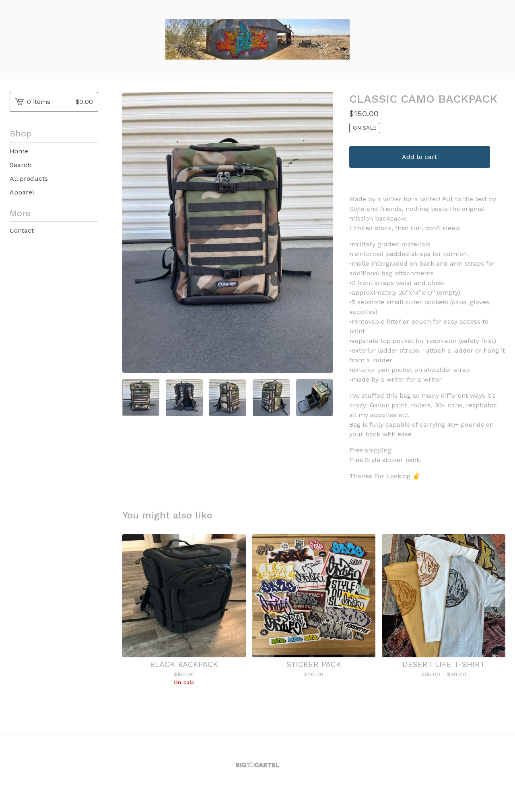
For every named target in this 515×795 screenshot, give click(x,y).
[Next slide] (321, 232)
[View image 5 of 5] (314, 397)
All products (29, 178)
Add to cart (419, 157)
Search (20, 165)
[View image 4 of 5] (271, 397)
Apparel (22, 192)
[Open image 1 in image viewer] (227, 232)
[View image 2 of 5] (184, 397)
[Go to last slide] (133, 232)
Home (19, 151)
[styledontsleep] (257, 39)
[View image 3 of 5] (227, 397)
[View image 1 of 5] (140, 397)
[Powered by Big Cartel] (257, 765)
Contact (22, 230)
